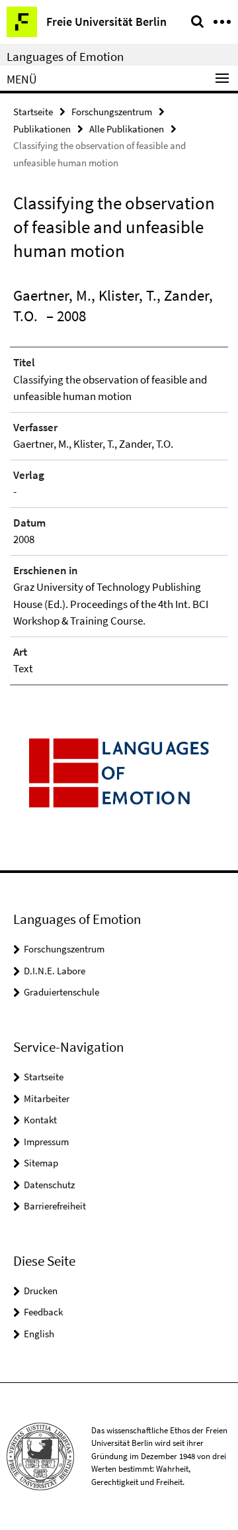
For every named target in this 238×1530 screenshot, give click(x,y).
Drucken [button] (41, 1290)
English (39, 1333)
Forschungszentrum (111, 111)
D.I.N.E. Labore (54, 970)
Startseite (33, 111)
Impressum (46, 1141)
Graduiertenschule (61, 992)
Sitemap (41, 1162)
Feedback (43, 1311)
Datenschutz (49, 1184)
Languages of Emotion (65, 56)
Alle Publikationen (126, 129)
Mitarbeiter (46, 1098)
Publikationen (42, 129)
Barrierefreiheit (55, 1205)
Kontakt (40, 1119)
